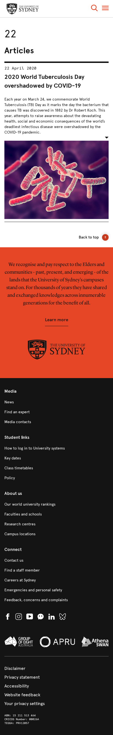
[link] (56, 402)
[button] (94, 9)
